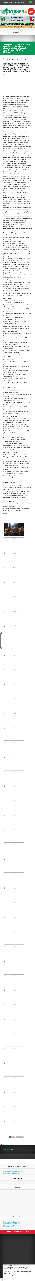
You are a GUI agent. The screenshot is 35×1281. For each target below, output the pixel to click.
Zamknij (33, 1265)
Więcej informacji (21, 2)
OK (31, 2)
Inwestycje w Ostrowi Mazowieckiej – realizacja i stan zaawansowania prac (18, 1268)
